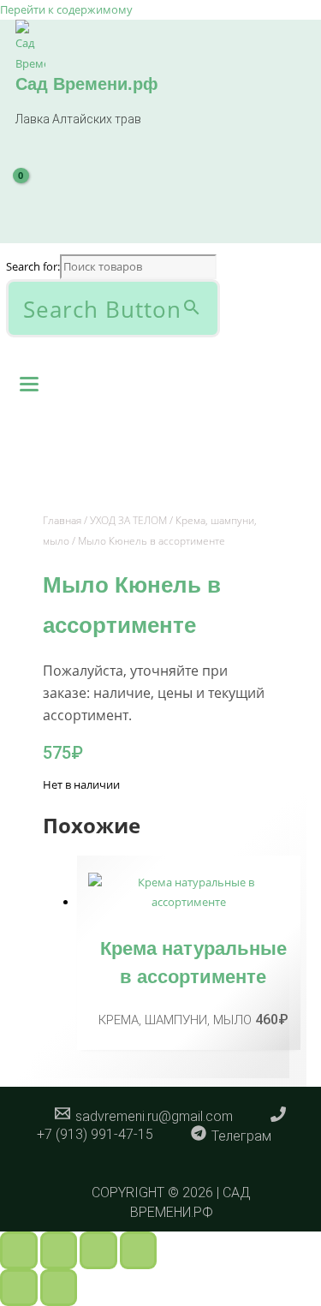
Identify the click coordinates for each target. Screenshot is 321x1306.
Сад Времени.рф (86, 84)
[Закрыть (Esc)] (139, 1250)
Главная (62, 520)
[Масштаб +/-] (19, 1250)
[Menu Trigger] (29, 382)
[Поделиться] (98, 1250)
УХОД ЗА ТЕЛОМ (128, 520)
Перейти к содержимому (66, 9)
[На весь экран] (59, 1250)
